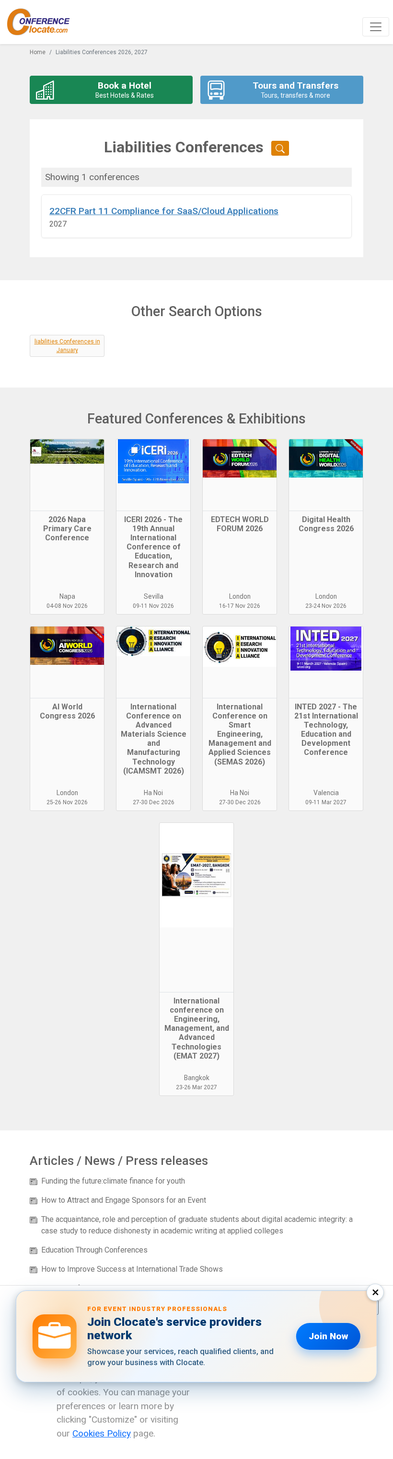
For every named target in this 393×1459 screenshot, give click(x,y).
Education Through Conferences (94, 1249)
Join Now (328, 1336)
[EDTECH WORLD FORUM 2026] (240, 475)
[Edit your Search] (280, 148)
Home (38, 52)
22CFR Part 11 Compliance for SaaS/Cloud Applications (163, 211)
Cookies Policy (101, 1433)
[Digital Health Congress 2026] (326, 475)
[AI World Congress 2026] (67, 662)
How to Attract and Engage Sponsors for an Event (123, 1200)
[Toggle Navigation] (375, 26)
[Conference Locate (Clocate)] (43, 22)
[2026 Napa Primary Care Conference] (67, 475)
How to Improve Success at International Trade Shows (132, 1269)
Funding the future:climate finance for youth (113, 1180)
